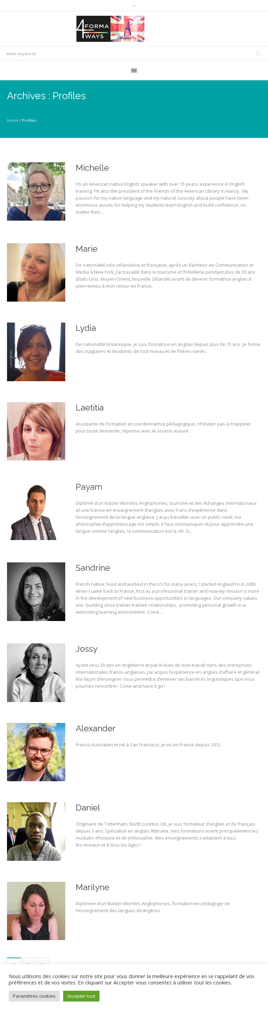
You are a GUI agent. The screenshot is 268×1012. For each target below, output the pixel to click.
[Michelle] (36, 191)
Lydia (86, 328)
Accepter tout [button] (81, 996)
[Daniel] (36, 831)
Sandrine (93, 568)
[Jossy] (36, 672)
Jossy (86, 649)
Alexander (96, 728)
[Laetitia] (36, 431)
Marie (86, 249)
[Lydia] (36, 352)
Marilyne (92, 887)
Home (12, 120)
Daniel (88, 808)
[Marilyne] (36, 911)
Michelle (92, 168)
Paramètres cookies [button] (34, 996)
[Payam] (36, 510)
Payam (89, 487)
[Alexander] (36, 752)
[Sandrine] (36, 591)
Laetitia (90, 407)
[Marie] (36, 272)
